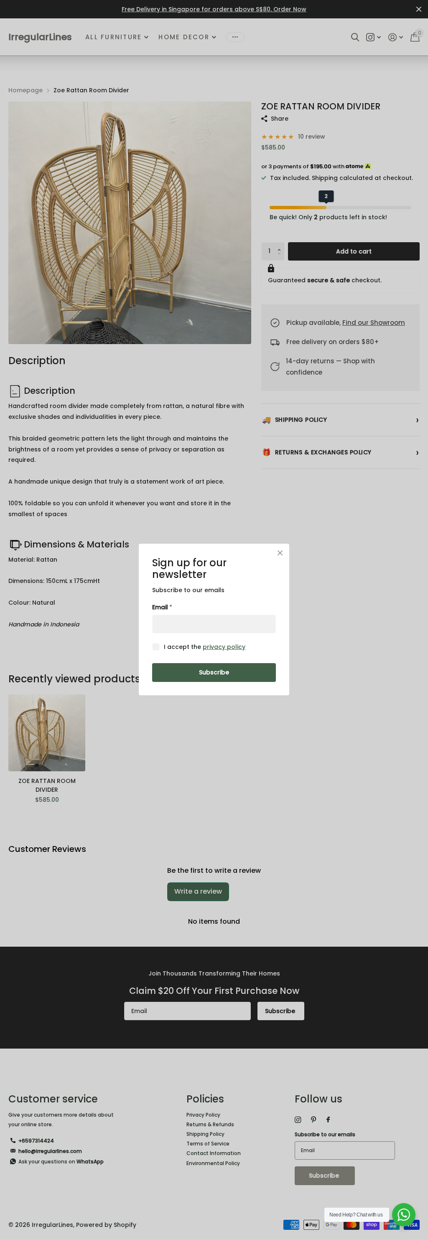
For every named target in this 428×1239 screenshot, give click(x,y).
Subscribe (214, 672)
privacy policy (224, 647)
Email (162, 607)
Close (280, 553)
